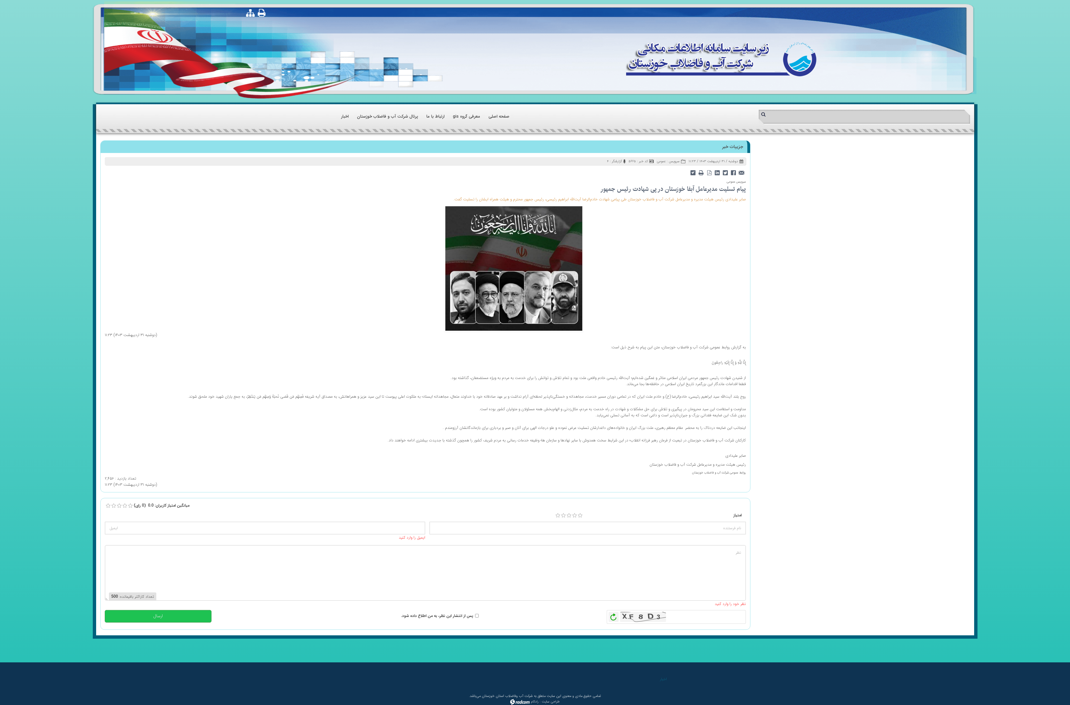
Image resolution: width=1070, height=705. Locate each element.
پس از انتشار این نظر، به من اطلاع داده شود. (437, 616)
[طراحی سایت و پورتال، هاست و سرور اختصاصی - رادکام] (520, 701)
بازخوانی (614, 615)
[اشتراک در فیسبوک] (733, 172)
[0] (108, 505)
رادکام (535, 701)
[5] (580, 515)
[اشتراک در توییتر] (725, 172)
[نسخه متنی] (701, 172)
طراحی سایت (551, 701)
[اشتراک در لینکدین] (717, 172)
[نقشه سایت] (250, 13)
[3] (569, 515)
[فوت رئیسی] (513, 268)
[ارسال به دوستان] (742, 172)
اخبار (663, 679)
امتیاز (737, 515)
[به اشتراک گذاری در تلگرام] (693, 172)
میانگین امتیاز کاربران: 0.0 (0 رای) (161, 505)
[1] (557, 515)
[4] (574, 515)
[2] (563, 515)
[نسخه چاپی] (262, 12)
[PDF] (709, 172)
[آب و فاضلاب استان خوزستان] (721, 58)
